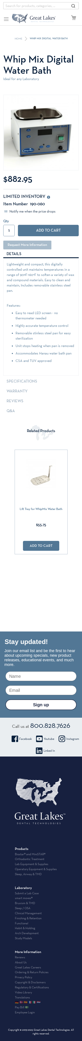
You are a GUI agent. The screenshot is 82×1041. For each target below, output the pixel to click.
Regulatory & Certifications (32, 987)
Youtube (49, 739)
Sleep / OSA (22, 908)
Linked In (49, 751)
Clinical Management (28, 913)
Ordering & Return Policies (32, 972)
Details (14, 254)
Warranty (17, 391)
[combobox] (41, 5)
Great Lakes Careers (28, 967)
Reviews (15, 401)
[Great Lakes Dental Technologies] (34, 18)
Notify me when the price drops (32, 211)
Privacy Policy (23, 977)
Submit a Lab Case (27, 893)
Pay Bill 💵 (21, 1007)
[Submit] (73, 5)
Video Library (23, 992)
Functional (21, 923)
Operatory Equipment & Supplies (36, 869)
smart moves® (24, 898)
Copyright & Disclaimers (30, 982)
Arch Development (27, 933)
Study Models (23, 938)
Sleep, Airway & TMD (28, 874)
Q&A (11, 411)
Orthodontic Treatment (29, 859)
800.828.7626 (50, 725)
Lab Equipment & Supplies (31, 864)
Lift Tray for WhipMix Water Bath (41, 509)
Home (19, 39)
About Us (21, 962)
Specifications (22, 381)
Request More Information (27, 245)
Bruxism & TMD (25, 903)
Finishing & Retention (28, 918)
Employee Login (25, 1012)
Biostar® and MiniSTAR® (30, 854)
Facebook (25, 739)
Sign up (41, 704)
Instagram (72, 739)
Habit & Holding (25, 928)
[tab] (41, 253)
